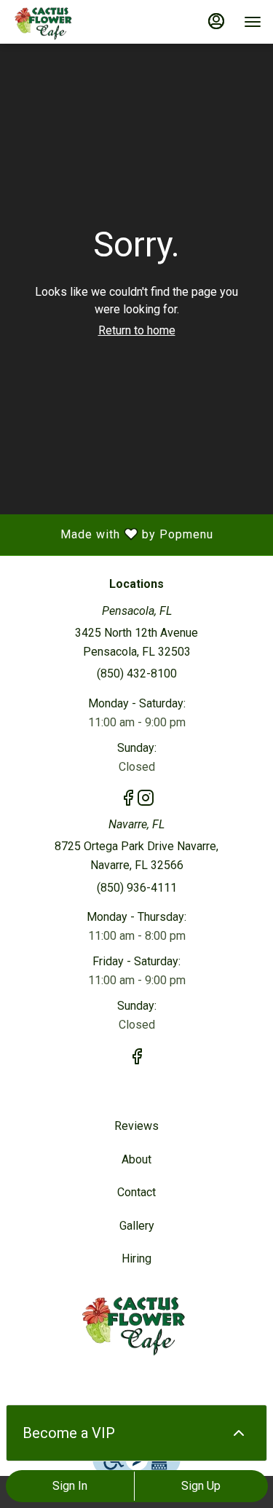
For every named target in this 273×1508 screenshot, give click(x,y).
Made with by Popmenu (112, 534)
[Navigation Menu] (253, 21)
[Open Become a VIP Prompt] (238, 1432)
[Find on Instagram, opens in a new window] (145, 800)
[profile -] (216, 21)
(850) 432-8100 (137, 673)
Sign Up (201, 1486)
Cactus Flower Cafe (136, 1323)
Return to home (136, 330)
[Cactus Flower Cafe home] (77, 22)
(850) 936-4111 (137, 888)
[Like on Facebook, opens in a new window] (128, 800)
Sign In (69, 1486)
